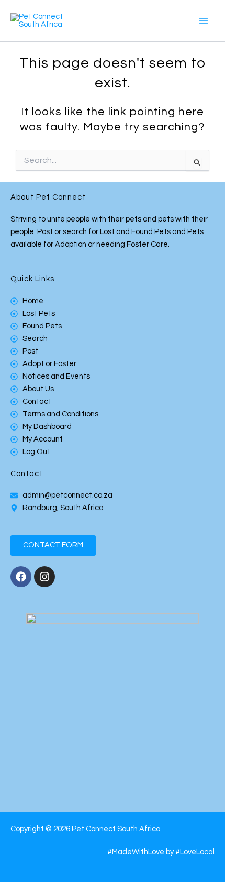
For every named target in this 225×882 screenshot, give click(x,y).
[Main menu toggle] (204, 21)
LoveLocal (197, 852)
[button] (53, 545)
